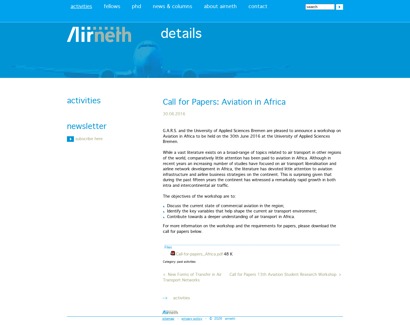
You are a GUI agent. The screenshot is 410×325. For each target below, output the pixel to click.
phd (136, 6)
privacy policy (192, 318)
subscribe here (88, 139)
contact (258, 6)
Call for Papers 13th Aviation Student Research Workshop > (285, 275)
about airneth (220, 6)
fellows (112, 6)
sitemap (168, 318)
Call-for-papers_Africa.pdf (199, 254)
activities (81, 6)
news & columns (172, 6)
